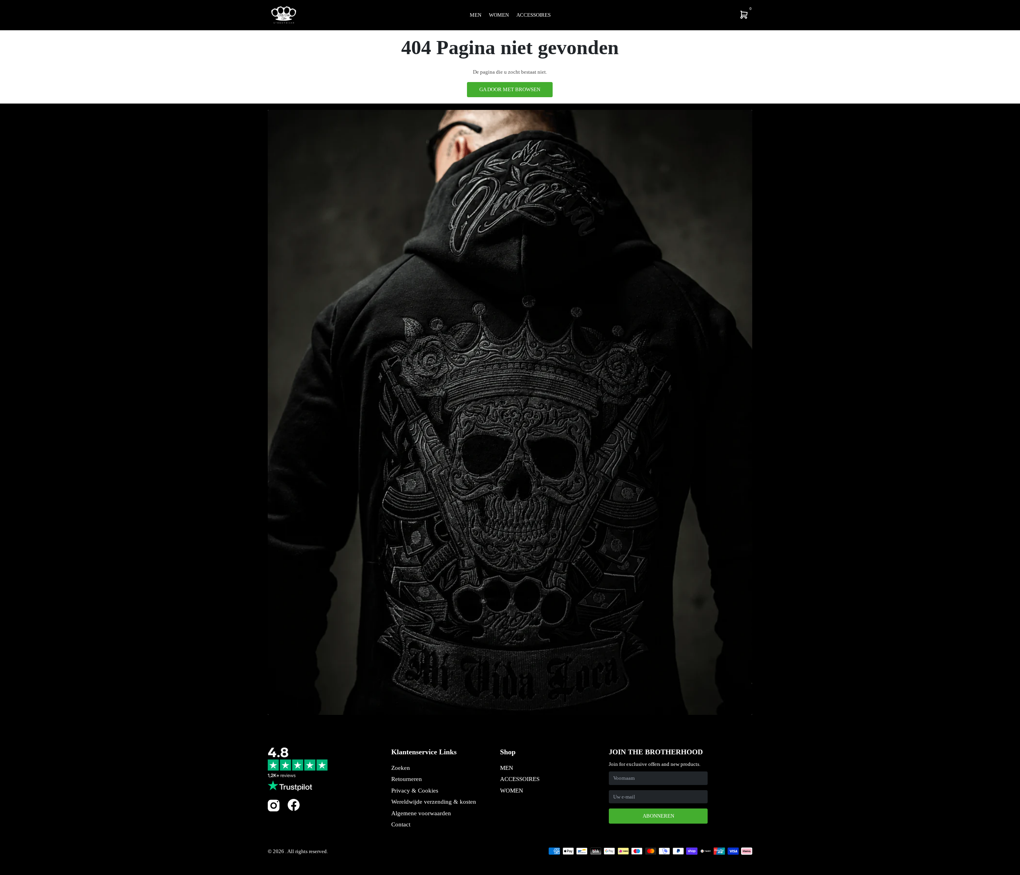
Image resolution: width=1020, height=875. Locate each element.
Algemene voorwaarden (421, 813)
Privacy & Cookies (414, 790)
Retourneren (406, 779)
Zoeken (400, 768)
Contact (400, 824)
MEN (506, 768)
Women (499, 15)
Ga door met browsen (509, 89)
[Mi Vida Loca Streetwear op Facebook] (294, 805)
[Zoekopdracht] (691, 15)
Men (475, 15)
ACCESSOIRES (519, 779)
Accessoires (533, 15)
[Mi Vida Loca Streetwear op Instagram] (274, 810)
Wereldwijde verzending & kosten (433, 802)
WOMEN (511, 790)
